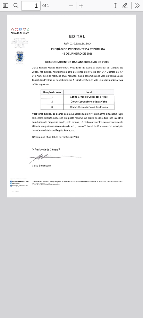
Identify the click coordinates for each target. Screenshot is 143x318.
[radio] (105, 5)
